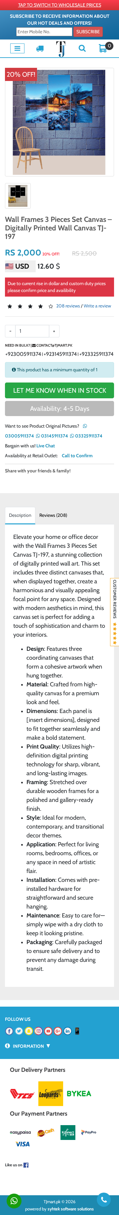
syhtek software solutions (71, 1208)
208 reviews (68, 306)
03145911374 (54, 436)
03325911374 (88, 436)
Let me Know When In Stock (59, 390)
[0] (103, 48)
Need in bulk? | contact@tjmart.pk (38, 345)
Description (20, 515)
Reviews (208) (53, 515)
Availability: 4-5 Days (59, 408)
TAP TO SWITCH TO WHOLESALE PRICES (59, 5)
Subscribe (88, 32)
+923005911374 (23, 354)
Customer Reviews (114, 601)
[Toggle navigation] (17, 48)
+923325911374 (96, 354)
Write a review (97, 306)
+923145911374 (60, 354)
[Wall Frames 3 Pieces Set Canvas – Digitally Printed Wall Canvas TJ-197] (59, 122)
